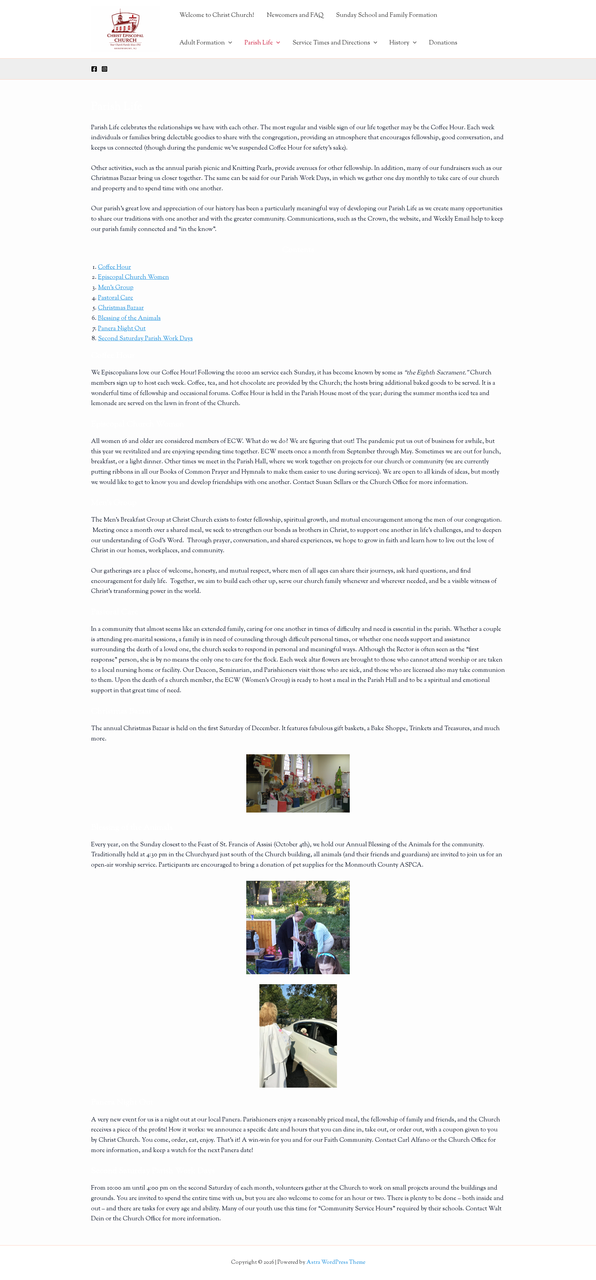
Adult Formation (202, 43)
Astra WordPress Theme (335, 1263)
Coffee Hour (114, 267)
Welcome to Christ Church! (216, 15)
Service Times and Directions (331, 43)
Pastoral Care (115, 298)
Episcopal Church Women (133, 277)
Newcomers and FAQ (295, 15)
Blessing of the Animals (129, 318)
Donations (443, 43)
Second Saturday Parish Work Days (145, 338)
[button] (228, 43)
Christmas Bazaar (121, 308)
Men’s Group (115, 287)
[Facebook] (94, 69)
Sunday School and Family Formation (386, 15)
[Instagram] (104, 69)
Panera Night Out (122, 328)
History (399, 43)
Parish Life (259, 43)
